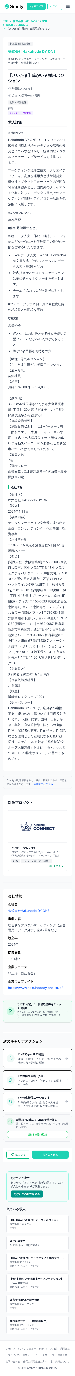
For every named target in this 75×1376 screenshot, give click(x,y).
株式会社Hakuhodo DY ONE (30, 21)
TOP (5, 21)
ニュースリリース (44, 1355)
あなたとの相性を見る (27, 1194)
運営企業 (62, 1355)
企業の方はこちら (43, 784)
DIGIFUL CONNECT (18, 25)
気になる (20, 1154)
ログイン (55, 6)
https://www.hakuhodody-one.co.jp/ (35, 988)
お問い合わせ (13, 1361)
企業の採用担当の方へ (35, 1361)
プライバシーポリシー (20, 1355)
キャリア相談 (36, 6)
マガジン (10, 1348)
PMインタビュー (27, 1348)
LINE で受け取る (37, 1134)
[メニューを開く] (68, 6)
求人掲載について (60, 1361)
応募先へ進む (50, 1154)
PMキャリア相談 (48, 1348)
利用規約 (65, 1348)
